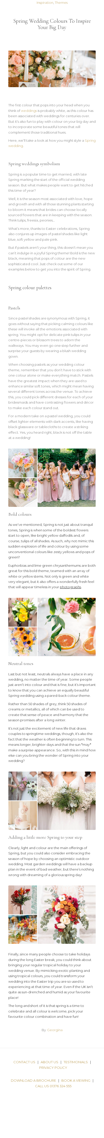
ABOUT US (49, 1062)
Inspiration (45, 3)
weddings (29, 111)
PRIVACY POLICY (53, 1068)
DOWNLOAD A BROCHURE (33, 1080)
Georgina (55, 1030)
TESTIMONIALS (76, 1062)
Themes (61, 3)
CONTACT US (24, 1062)
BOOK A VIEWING (75, 1080)
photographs (70, 587)
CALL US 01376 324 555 (53, 1086)
